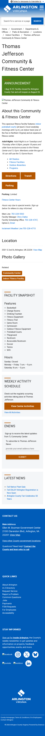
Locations (37, 32)
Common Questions (11, 597)
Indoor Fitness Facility (13, 278)
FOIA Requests (9, 606)
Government (16, 29)
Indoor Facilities (13, 35)
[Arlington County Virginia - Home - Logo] (20, 9)
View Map (37, 250)
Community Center (12, 273)
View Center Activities (22, 406)
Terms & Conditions (22, 717)
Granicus (41, 725)
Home (4, 29)
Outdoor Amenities (17, 165)
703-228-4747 (31, 220)
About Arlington (9, 585)
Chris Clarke (22, 217)
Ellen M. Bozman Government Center (21, 527)
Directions (11, 176)
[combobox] (26, 1)
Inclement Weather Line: (12, 228)
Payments (7, 603)
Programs (13, 168)
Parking (10, 185)
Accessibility (8, 613)
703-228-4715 (29, 228)
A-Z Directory (8, 588)
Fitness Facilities (16, 162)
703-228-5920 (17, 214)
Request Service (9, 591)
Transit (28, 176)
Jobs (4, 600)
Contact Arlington (7, 720)
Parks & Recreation (21, 32)
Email (12, 223)
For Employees (9, 610)
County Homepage (7, 717)
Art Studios (14, 159)
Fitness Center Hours (11, 200)
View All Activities (12, 412)
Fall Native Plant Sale (16, 487)
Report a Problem (10, 594)
